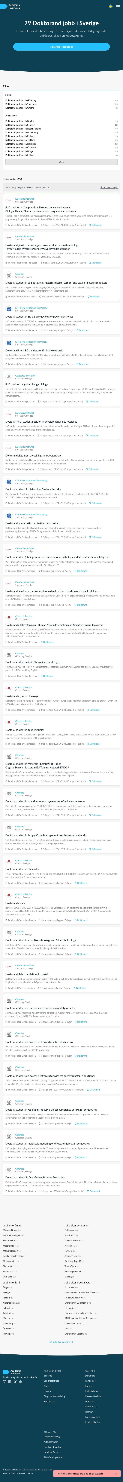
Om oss (47, 1385)
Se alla (61, 161)
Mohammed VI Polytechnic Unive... (81, 1292)
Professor (70, 1245)
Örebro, (19, 619)
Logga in (47, 1391)
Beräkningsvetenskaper (15, 1255)
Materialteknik (11, 1245)
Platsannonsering (52, 1436)
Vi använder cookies (25, 1473)
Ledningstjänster (92, 1421)
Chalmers (19, 273)
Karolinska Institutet (24, 198)
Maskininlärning (12, 1230)
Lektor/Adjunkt (92, 1391)
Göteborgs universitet (25, 375)
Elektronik (9, 1266)
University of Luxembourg (77, 1302)
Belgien (8, 1287)
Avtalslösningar (51, 1441)
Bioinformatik (11, 1261)
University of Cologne (75, 1333)
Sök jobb (48, 1375)
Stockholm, (20, 201)
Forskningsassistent (74, 1271)
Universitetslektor (74, 1240)
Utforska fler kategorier (60, 1341)
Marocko (8, 1318)
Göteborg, (20, 276)
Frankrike (8, 1333)
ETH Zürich (70, 1307)
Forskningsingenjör (74, 1261)
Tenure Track (71, 1266)
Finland (8, 1297)
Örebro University (23, 616)
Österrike (8, 1328)
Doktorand (96, 224)
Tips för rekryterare (53, 1457)
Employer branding (52, 1446)
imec (67, 1328)
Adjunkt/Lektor (72, 1255)
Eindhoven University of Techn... (80, 1313)
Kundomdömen (51, 1452)
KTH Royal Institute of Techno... (80, 1318)
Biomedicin (9, 1271)
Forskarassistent (92, 1416)
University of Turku (74, 1323)
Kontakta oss (50, 1401)
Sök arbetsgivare (51, 1380)
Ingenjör (89, 1411)
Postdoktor (71, 1235)
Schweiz (8, 1307)
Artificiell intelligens (13, 1235)
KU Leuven (71, 1287)
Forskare (70, 1250)
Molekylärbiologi (12, 1250)
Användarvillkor (9, 1473)
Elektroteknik (10, 1240)
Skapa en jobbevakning (62, 46)
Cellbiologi (9, 1276)
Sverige (29, 201)
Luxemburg (9, 1323)
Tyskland (8, 1313)
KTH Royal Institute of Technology (31, 307)
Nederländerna (11, 1302)
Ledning (69, 1276)
